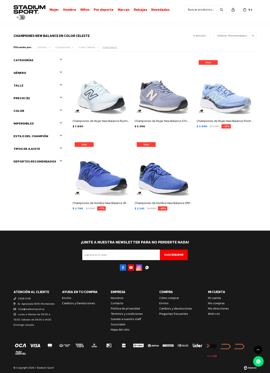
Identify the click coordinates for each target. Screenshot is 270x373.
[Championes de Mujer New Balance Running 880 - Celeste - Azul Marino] (101, 87)
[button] (221, 9)
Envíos (66, 298)
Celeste (87, 47)
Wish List (214, 314)
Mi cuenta (214, 298)
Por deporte (103, 9)
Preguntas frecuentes (173, 314)
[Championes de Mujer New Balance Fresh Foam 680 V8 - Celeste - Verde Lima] (225, 87)
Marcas (124, 9)
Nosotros (117, 298)
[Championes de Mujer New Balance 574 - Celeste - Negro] (163, 87)
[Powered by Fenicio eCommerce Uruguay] (250, 368)
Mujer (54, 9)
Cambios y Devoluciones (78, 303)
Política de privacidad (125, 308)
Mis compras (216, 303)
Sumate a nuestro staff (126, 319)
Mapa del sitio (120, 329)
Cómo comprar (169, 298)
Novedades (160, 9)
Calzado (42, 47)
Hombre (69, 9)
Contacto (117, 303)
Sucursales (118, 324)
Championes (62, 47)
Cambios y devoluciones (175, 308)
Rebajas (140, 9)
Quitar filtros (110, 47)
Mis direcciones (218, 308)
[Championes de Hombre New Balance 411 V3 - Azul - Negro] (101, 169)
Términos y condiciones (127, 314)
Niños (84, 9)
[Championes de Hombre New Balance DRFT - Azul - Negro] (163, 169)
